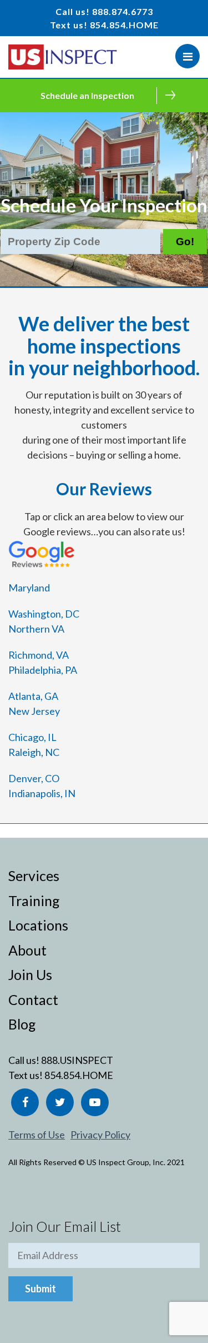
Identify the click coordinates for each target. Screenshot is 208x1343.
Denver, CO (33, 778)
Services (33, 875)
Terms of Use (36, 1134)
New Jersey (34, 711)
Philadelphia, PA (42, 670)
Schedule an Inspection (87, 95)
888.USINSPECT (77, 1060)
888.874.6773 (122, 11)
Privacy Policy (100, 1134)
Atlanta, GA (33, 696)
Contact (33, 999)
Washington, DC (43, 614)
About (27, 950)
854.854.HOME (124, 24)
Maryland (29, 587)
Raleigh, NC (33, 752)
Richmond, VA (38, 655)
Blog (22, 1024)
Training (34, 900)
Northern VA (36, 629)
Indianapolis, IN (41, 793)
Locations (38, 925)
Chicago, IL (32, 737)
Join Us (30, 974)
